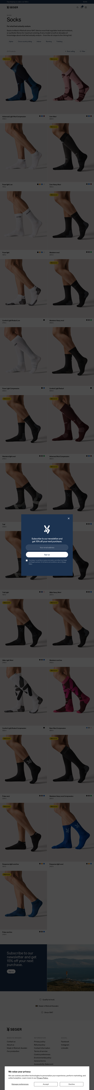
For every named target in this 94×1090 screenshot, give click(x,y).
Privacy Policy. (42, 1077)
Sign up (47, 554)
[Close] (69, 518)
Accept (46, 1084)
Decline (72, 1084)
